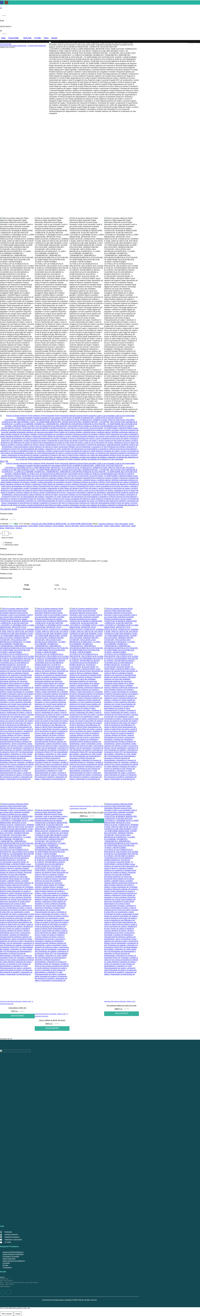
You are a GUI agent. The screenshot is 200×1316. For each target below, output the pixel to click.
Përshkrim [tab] (8, 543)
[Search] (29, 15)
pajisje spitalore (58, 526)
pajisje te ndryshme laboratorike (91, 526)
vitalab (106, 526)
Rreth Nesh (27, 38)
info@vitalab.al (5, 1286)
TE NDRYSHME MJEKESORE (79, 524)
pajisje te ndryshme (72, 526)
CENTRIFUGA (95, 806)
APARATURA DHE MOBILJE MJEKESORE (48, 524)
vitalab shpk (125, 526)
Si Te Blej (37, 38)
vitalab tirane (9, 528)
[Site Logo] (8, 10)
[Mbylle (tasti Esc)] (197, 2)
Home (3, 38)
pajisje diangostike (20, 526)
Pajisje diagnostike (121, 524)
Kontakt (54, 38)
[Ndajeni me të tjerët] (192, 2)
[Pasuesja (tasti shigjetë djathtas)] (196, 658)
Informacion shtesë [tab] (11, 545)
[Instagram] (8, 1292)
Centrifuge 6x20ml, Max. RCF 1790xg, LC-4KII (86, 812)
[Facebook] (2, 1292)
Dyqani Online (13, 38)
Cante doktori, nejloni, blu (17, 1008)
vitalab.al (18, 528)
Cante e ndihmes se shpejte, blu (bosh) (52, 1020)
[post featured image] (86, 802)
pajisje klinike (33, 526)
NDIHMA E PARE (26, 1001)
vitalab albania (115, 526)
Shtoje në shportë (7, 538)
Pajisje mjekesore (45, 526)
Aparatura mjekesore (106, 524)
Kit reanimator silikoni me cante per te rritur (121, 1005)
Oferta (46, 38)
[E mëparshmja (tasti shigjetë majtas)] (4, 658)
